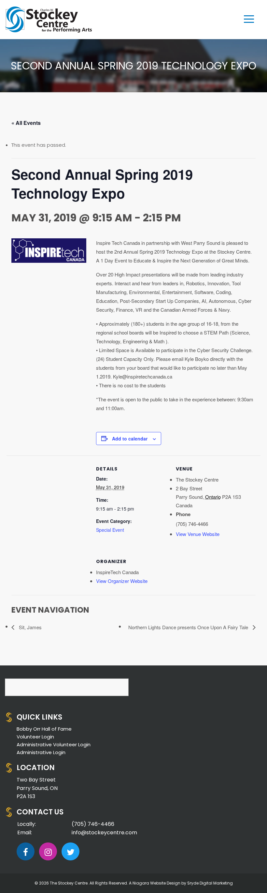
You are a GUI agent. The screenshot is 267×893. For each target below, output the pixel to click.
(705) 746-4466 (93, 824)
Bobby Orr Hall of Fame (44, 728)
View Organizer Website (122, 580)
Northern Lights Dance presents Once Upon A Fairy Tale (188, 627)
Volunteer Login (35, 736)
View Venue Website (197, 533)
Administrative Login (41, 752)
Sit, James (30, 627)
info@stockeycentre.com (104, 832)
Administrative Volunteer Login (54, 744)
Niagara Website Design (156, 883)
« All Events (26, 123)
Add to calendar (130, 438)
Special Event (110, 530)
